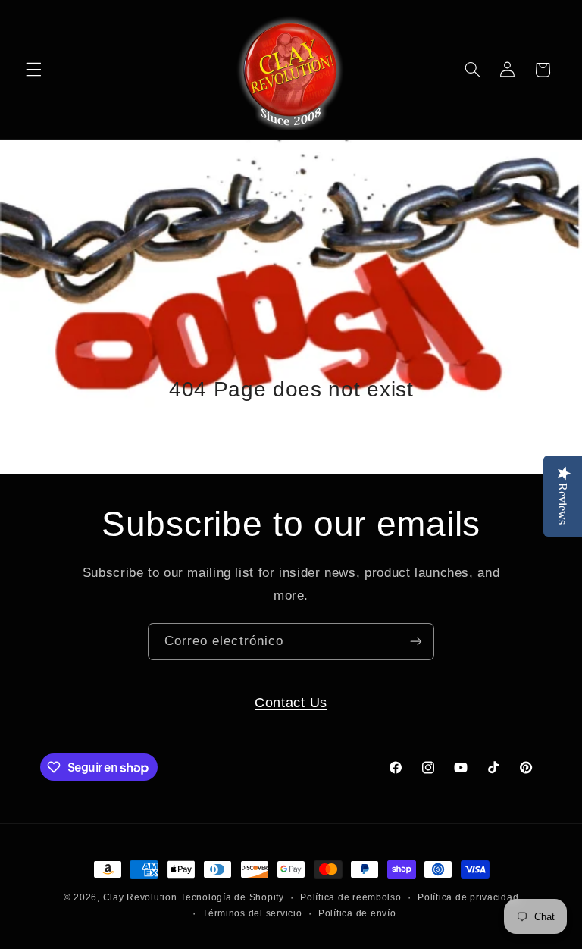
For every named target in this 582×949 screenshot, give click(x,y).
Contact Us (291, 702)
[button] (33, 69)
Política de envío (357, 913)
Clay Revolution (140, 897)
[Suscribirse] (416, 641)
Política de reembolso (350, 897)
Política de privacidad (468, 897)
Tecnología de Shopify (231, 897)
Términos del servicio (252, 913)
